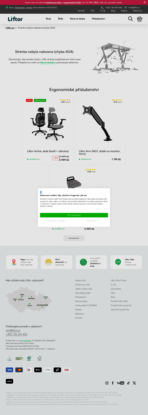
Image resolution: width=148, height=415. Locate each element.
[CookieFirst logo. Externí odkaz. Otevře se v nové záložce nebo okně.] (41, 192)
